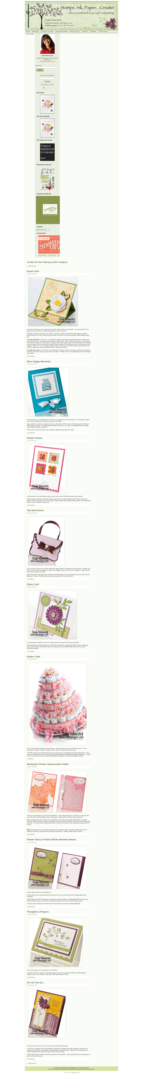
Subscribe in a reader (47, 84)
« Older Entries (31, 266)
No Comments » (31, 356)
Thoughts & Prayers (38, 912)
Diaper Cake (33, 656)
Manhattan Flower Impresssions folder (48, 764)
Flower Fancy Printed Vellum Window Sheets (51, 839)
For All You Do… (36, 982)
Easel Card (33, 271)
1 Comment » (30, 758)
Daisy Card (33, 584)
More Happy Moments (39, 361)
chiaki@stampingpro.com (47, 61)
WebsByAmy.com (75, 1072)
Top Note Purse (35, 510)
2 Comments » (30, 578)
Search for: (39, 65)
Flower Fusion (34, 438)
